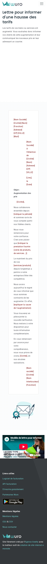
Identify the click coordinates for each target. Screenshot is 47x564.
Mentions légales (10, 516)
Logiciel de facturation (13, 478)
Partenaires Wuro (10, 494)
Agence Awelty (31, 542)
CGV (11, 521)
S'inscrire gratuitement (13, 489)
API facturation (10, 484)
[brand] (12, 3)
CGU (5, 521)
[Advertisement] (23, 73)
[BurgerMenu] (41, 3)
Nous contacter (10, 527)
